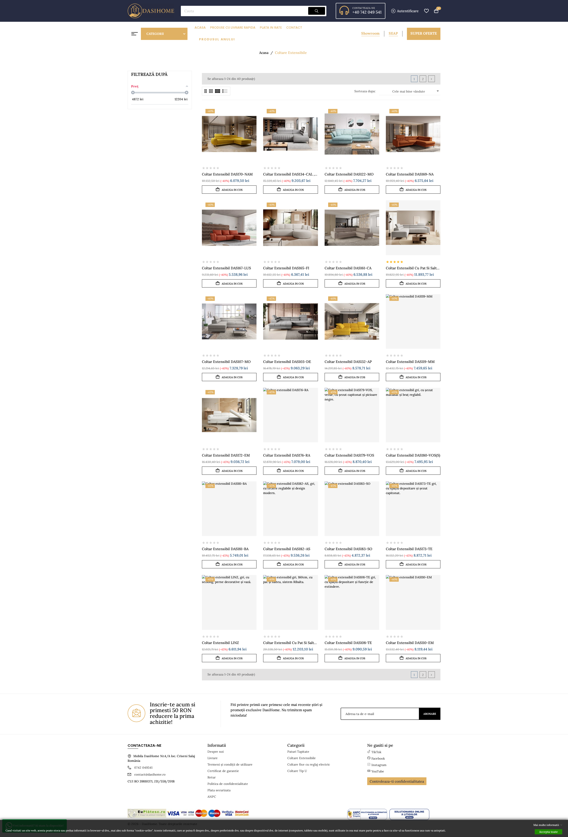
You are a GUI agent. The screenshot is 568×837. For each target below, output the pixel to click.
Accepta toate (548, 832)
